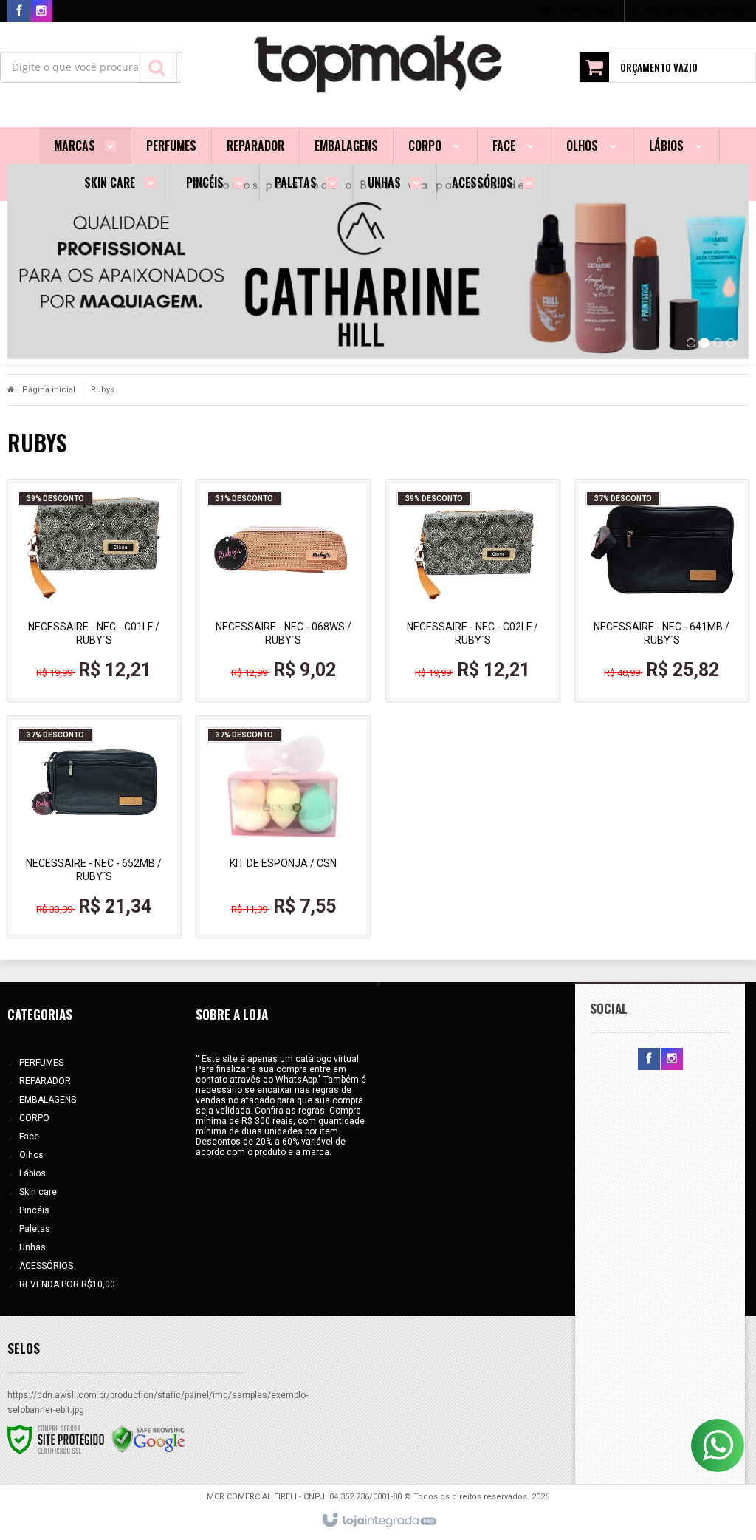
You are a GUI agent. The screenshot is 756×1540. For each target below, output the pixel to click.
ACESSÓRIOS (46, 1266)
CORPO (34, 1118)
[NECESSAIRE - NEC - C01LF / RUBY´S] (94, 590)
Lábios (32, 1173)
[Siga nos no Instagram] (41, 12)
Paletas (34, 1229)
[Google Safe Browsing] (148, 1439)
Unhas (32, 1247)
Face (29, 1136)
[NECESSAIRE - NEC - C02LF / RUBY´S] (473, 590)
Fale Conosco (587, 11)
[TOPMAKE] (378, 63)
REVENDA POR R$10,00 (67, 1284)
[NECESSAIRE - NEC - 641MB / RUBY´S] (662, 590)
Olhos (31, 1155)
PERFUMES (41, 1062)
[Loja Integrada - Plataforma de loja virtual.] (378, 1521)
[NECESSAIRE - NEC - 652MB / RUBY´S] (94, 827)
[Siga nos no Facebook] (18, 12)
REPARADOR (45, 1081)
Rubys (102, 390)
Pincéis (34, 1210)
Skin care (38, 1192)
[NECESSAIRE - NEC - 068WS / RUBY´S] (283, 590)
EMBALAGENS (47, 1099)
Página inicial (48, 390)
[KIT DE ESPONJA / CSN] (283, 827)
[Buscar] (157, 67)
